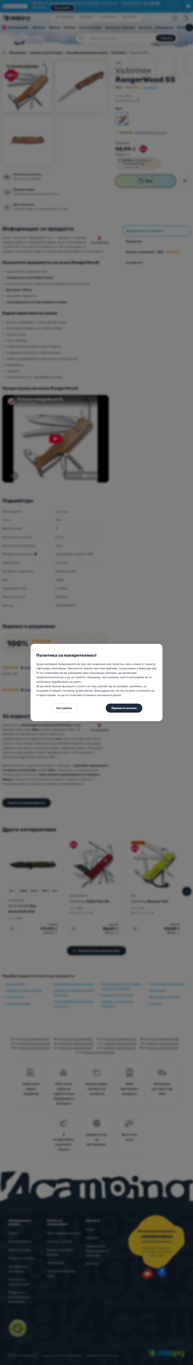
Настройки (64, 708)
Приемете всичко (124, 708)
